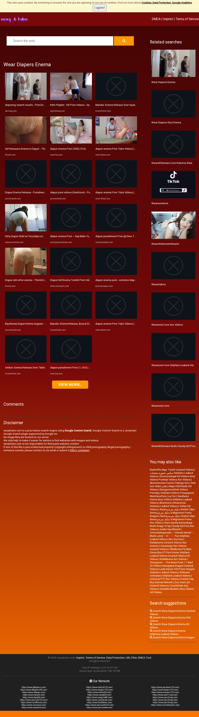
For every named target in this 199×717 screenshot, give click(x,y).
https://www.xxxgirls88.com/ (99, 697)
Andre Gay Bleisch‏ (170, 529)
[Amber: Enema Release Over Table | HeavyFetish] (26, 361)
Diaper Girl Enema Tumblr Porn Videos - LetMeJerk (79, 280)
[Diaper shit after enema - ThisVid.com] (26, 274)
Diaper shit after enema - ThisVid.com (27, 280)
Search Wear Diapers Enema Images (173, 637)
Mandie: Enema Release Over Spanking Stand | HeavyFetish (129, 105)
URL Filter (131, 657)
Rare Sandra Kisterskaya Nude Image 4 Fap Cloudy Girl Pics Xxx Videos (172, 526)
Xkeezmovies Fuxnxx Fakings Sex (169, 483)
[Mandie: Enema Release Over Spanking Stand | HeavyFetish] (116, 99)
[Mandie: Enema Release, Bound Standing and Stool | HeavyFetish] (71, 318)
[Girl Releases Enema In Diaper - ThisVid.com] (26, 142)
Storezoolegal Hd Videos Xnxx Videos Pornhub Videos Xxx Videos (172, 478)
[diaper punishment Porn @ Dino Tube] (116, 230)
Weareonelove (159, 203)
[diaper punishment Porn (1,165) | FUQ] (71, 361)
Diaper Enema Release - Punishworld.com (29, 192)
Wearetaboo (158, 284)
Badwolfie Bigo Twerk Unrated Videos (172, 469)
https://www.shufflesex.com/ (34, 702)
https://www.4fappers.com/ (34, 687)
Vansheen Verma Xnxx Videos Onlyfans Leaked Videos (171, 499)
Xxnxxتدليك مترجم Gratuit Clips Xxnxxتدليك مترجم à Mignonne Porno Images (172, 513)
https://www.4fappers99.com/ (33, 690)
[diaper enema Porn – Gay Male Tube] (71, 230)
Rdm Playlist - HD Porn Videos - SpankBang (75, 105)
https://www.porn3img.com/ (165, 700)
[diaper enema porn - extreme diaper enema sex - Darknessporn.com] (116, 274)
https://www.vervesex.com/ (33, 705)
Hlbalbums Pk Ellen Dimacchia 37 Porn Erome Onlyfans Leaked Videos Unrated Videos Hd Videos (171, 554)
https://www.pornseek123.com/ (99, 705)
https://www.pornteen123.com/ (165, 687)
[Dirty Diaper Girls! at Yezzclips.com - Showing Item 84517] (26, 230)
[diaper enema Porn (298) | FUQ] (71, 142)
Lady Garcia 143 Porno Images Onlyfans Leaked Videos (172, 570)
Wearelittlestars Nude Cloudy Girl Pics (173, 446)
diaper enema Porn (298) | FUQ (68, 148)
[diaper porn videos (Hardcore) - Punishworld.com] (71, 186)
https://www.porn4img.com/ (165, 702)
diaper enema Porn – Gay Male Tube (71, 236)
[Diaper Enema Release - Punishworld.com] (26, 186)
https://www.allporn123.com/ (165, 690)
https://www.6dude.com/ (34, 695)
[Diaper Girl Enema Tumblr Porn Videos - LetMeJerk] (71, 274)
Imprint (168, 19)
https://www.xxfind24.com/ (99, 692)
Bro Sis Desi (176, 539)
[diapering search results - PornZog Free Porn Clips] (26, 99)
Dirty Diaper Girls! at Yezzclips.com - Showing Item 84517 (38, 236)
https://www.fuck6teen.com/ (99, 702)
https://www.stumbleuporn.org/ (165, 705)
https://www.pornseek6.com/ (99, 707)
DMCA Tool (144, 657)
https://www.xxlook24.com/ (99, 695)
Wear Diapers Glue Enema (166, 122)
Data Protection (115, 657)
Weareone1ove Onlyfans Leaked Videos (174, 365)
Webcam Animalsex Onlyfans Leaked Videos (170, 574)
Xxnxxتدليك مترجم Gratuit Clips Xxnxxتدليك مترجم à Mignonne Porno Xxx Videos (172, 519)
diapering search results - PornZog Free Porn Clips (34, 105)
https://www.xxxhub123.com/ (99, 687)
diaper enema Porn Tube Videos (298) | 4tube (121, 148)
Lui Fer (171, 496)
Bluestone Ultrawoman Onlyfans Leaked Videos (168, 504)
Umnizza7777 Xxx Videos (164, 579)
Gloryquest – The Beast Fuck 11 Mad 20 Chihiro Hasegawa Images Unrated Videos (171, 566)
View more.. (70, 384)
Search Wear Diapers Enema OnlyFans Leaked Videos (167, 632)
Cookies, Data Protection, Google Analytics (167, 2)
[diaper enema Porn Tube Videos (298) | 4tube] (116, 142)
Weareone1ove (160, 405)
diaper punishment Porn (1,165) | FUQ (72, 367)
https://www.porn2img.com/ (165, 697)
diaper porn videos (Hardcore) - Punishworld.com (78, 192)
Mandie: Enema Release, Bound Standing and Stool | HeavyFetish (87, 323)
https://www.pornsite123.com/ (34, 700)
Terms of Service (187, 19)
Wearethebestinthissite (165, 243)
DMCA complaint (79, 450)
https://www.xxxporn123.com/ (99, 690)
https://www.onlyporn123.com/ (165, 692)
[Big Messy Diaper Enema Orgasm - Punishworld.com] (26, 318)
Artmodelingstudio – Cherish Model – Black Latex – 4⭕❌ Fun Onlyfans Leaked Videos (172, 536)
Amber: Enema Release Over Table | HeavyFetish (33, 367)
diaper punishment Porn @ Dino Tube (117, 236)
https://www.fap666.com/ (34, 697)
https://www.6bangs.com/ (33, 692)
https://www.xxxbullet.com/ (34, 707)
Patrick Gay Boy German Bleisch (172, 580)
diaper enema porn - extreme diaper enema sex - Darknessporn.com (134, 280)
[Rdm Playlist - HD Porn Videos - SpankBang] (71, 99)
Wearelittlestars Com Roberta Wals (171, 163)
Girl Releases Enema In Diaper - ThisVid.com (30, 148)
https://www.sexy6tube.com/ (99, 700)
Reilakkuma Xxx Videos (173, 559)
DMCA (156, 19)
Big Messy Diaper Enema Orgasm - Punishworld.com (35, 323)
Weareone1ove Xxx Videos (167, 324)
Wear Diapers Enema (163, 82)
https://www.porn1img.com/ (165, 695)
